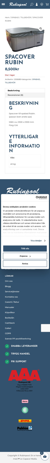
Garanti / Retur (12, 302)
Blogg (8, 286)
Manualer (9, 307)
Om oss (9, 281)
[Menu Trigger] (3, 4)
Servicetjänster (12, 291)
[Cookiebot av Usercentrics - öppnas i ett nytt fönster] (36, 197)
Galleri (8, 328)
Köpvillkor (10, 312)
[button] (40, 28)
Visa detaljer (36, 241)
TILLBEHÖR (26, 17)
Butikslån (9, 318)
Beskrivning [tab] (14, 90)
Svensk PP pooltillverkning (18, 338)
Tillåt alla (25, 248)
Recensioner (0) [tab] (15, 95)
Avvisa (25, 264)
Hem (7, 17)
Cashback (10, 323)
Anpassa (23, 256)
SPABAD (15, 17)
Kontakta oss (11, 297)
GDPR (8, 333)
